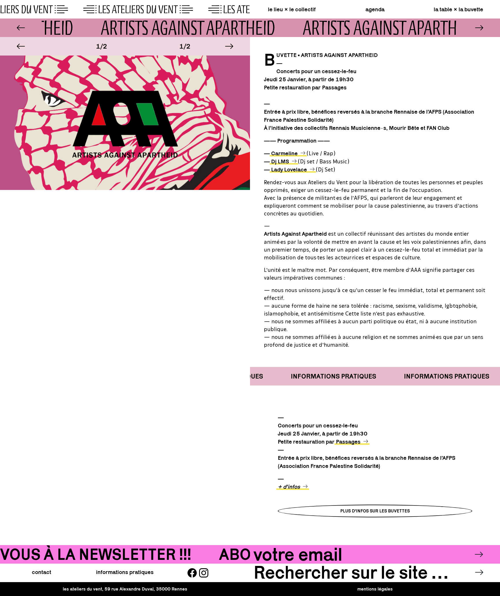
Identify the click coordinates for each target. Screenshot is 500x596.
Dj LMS (280, 161)
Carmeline (284, 153)
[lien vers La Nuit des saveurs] (479, 28)
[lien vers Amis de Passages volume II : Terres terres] (21, 28)
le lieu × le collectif (292, 9)
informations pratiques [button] (125, 572)
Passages (348, 441)
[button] (20, 46)
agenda (375, 9)
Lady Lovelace (289, 169)
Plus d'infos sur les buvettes (375, 510)
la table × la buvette (458, 9)
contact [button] (41, 572)
